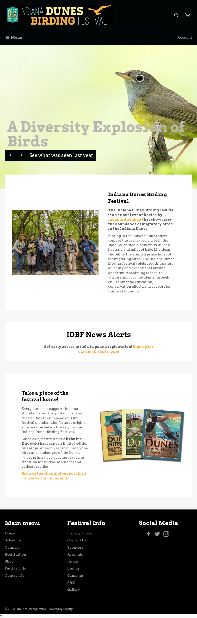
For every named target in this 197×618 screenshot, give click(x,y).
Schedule (13, 540)
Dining (73, 568)
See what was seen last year (61, 155)
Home (10, 533)
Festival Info (15, 568)
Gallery (73, 589)
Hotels (73, 561)
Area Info (75, 554)
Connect (12, 547)
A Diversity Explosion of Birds (96, 134)
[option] (98, 117)
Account (184, 37)
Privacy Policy (79, 533)
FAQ (71, 582)
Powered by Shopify (60, 609)
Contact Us (14, 575)
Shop (9, 561)
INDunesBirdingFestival (31, 609)
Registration (15, 554)
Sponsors (75, 547)
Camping (75, 575)
